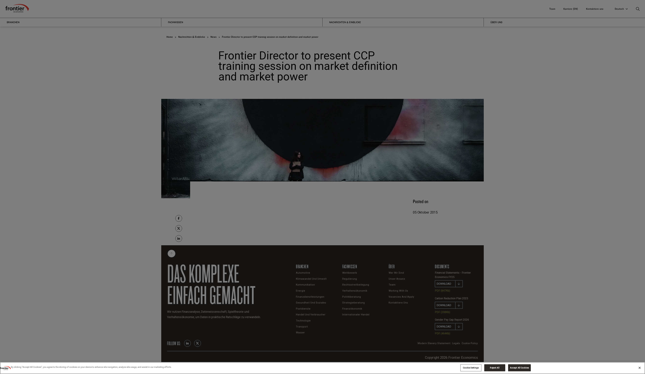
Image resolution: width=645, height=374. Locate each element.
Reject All (494, 367)
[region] (322, 368)
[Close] (639, 367)
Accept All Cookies (519, 367)
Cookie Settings (471, 367)
